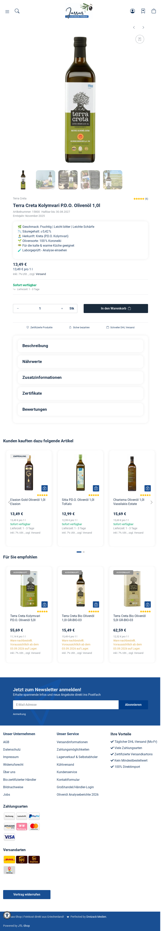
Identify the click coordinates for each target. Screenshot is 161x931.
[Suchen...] (17, 11)
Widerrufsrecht (13, 764)
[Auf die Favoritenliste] (139, 39)
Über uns (9, 772)
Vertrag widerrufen (26, 894)
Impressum (11, 757)
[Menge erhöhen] (62, 308)
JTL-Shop (24, 925)
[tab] (79, 552)
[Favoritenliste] (143, 11)
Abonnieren (133, 705)
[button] (7, 12)
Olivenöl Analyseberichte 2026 (78, 794)
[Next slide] (151, 502)
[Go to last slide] (9, 502)
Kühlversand (65, 764)
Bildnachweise (13, 787)
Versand (41, 274)
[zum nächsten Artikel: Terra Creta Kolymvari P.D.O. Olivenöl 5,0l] (143, 27)
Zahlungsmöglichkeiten (73, 749)
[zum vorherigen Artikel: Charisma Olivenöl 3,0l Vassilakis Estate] (134, 27)
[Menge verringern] (18, 308)
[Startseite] (79, 11)
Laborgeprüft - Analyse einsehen (44, 250)
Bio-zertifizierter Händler (19, 780)
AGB (6, 742)
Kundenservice (67, 772)
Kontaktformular (68, 780)
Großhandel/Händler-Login (75, 787)
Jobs (6, 794)
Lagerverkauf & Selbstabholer (77, 757)
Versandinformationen (72, 742)
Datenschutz (12, 749)
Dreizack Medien (96, 916)
